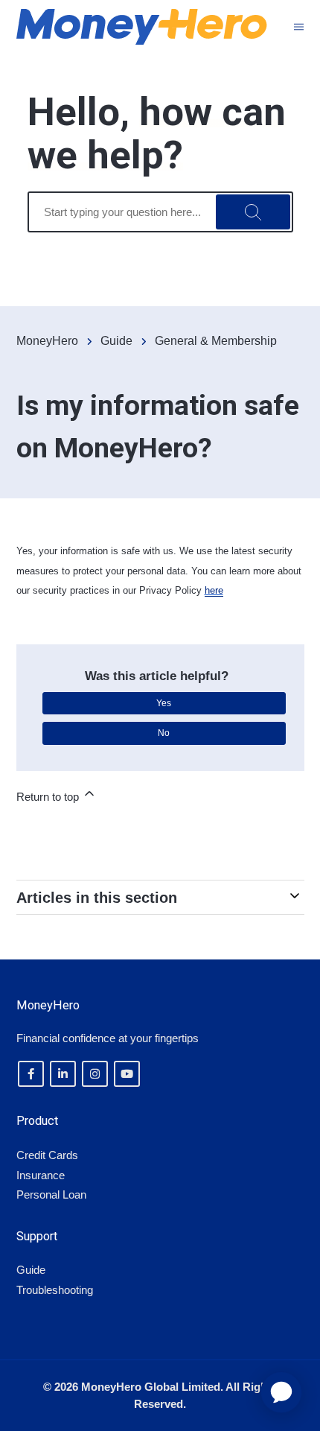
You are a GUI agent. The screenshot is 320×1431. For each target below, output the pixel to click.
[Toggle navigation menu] (298, 26)
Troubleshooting (54, 1290)
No (164, 733)
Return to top (49, 796)
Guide (116, 340)
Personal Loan (51, 1194)
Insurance (40, 1175)
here (214, 590)
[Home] (141, 27)
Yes (163, 703)
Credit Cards (47, 1155)
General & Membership (216, 340)
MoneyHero (47, 340)
